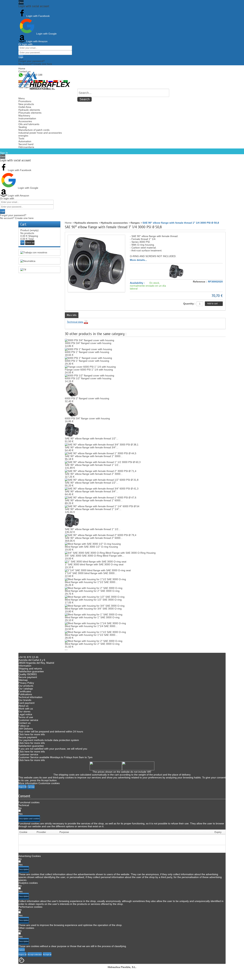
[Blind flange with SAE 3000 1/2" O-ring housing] (93, 543)
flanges (135, 222)
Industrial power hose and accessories (40, 132)
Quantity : (189, 303)
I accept (31, 787)
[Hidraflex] (44, 81)
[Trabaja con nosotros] (39, 252)
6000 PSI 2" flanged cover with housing (87, 398)
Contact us (24, 71)
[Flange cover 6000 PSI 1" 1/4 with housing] (90, 366)
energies (23, 135)
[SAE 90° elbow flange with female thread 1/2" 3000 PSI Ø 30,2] (72, 429)
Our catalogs (25, 688)
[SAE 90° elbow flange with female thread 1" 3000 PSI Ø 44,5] (100, 453)
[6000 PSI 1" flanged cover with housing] (88, 348)
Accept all (47, 955)
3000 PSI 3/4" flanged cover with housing (88, 343)
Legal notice (25, 714)
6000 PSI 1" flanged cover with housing (87, 352)
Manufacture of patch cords (33, 129)
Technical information (30, 697)
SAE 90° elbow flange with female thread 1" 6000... (94, 500)
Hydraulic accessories (114, 222)
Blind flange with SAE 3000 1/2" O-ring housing (91, 546)
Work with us (25, 708)
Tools (21, 138)
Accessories (25, 121)
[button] (29, 818)
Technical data (75, 321)
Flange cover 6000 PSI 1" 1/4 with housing (89, 369)
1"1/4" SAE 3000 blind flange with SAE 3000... (91, 573)
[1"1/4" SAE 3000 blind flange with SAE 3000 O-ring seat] (98, 570)
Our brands (24, 700)
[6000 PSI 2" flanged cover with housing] (72, 389)
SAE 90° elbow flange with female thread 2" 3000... (94, 473)
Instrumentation (27, 118)
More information (28, 783)
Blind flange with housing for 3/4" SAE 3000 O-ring (93, 608)
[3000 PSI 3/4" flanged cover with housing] (89, 340)
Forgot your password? (31, 61)
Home (21, 68)
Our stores (24, 711)
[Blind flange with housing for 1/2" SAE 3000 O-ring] (95, 596)
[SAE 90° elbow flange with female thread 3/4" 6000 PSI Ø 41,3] (101, 488)
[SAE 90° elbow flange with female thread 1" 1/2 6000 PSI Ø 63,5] (72, 520)
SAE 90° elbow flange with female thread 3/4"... (91, 447)
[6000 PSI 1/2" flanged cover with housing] (89, 375)
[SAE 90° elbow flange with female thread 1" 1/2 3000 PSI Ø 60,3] (103, 461)
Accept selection (35, 955)
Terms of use (25, 717)
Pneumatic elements (29, 112)
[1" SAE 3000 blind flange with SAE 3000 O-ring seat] (95, 561)
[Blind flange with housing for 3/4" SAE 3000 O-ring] (95, 605)
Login (21, 57)
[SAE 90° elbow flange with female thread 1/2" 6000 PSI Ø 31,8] (101, 479)
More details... (138, 260)
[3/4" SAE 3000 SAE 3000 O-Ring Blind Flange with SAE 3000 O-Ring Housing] (110, 552)
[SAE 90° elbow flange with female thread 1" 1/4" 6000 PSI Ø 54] (102, 506)
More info (71, 315)
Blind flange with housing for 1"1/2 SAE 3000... (91, 582)
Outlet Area (24, 107)
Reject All (22, 787)
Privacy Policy (26, 682)
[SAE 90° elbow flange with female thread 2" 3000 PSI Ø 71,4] (100, 470)
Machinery (24, 115)
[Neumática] (39, 261)
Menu (21, 98)
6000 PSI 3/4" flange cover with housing (87, 418)
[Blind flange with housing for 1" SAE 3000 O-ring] (93, 614)
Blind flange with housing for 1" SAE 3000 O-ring (92, 617)
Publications (25, 694)
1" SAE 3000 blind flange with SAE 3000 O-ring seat (94, 564)
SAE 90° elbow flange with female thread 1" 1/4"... (93, 509)
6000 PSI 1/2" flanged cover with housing (88, 378)
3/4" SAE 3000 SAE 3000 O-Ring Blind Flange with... (94, 555)
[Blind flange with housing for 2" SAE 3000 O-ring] (93, 587)
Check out (29, 243)
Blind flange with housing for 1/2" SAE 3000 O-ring (93, 599)
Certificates (24, 691)
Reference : (200, 281)
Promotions (24, 101)
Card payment (26, 702)
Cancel (22, 950)
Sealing (22, 127)
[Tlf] (39, 269)
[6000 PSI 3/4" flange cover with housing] (72, 409)
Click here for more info (31, 734)
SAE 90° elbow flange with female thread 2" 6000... (94, 538)
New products (26, 104)
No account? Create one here (35, 63)
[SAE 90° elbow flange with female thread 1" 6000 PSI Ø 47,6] (100, 497)
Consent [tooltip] (24, 796)
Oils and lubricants (28, 124)
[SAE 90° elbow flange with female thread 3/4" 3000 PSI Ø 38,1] (101, 444)
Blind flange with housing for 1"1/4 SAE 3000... (91, 626)
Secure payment (27, 677)
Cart (23, 224)
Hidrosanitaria (26, 147)
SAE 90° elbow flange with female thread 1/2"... (91, 438)
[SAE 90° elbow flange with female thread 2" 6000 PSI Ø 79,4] (100, 534)
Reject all (22, 955)
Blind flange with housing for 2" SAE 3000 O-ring (92, 590)
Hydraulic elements (29, 109)
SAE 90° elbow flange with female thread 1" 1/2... (92, 465)
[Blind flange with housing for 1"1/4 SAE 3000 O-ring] (95, 623)
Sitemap (23, 680)
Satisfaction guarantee (31, 671)
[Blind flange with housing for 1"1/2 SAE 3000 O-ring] (95, 578)
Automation (24, 141)
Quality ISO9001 (27, 674)
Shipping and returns (30, 668)
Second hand (25, 144)
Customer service (28, 720)
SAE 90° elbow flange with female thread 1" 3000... (94, 456)
